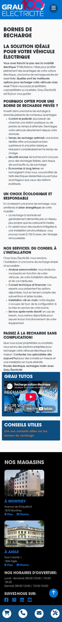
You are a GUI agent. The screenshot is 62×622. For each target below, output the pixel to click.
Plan (9, 514)
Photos (24, 514)
